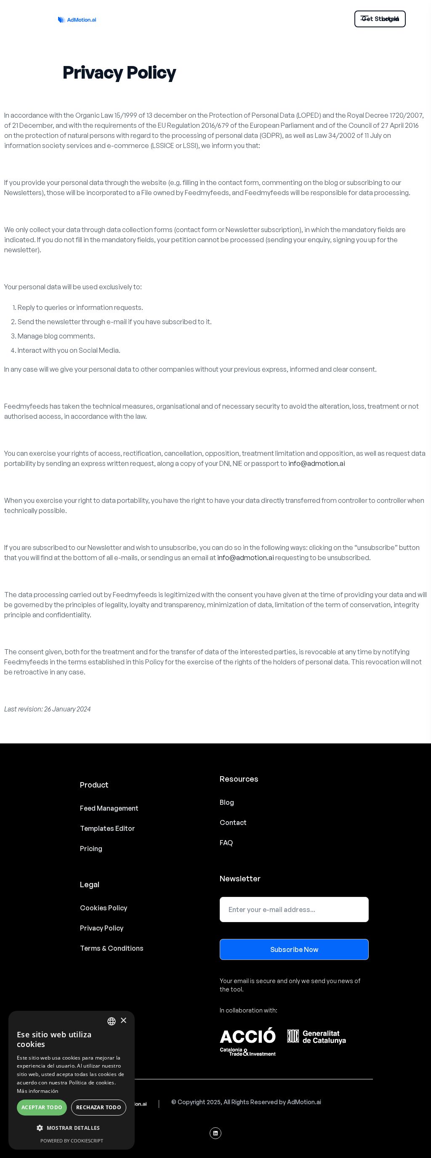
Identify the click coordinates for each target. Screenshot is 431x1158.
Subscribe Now (294, 949)
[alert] (71, 1080)
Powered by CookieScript (71, 1140)
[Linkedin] (216, 1133)
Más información (38, 1091)
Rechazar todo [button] (98, 1107)
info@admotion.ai (316, 463)
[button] (71, 1128)
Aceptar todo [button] (42, 1107)
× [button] (123, 1021)
